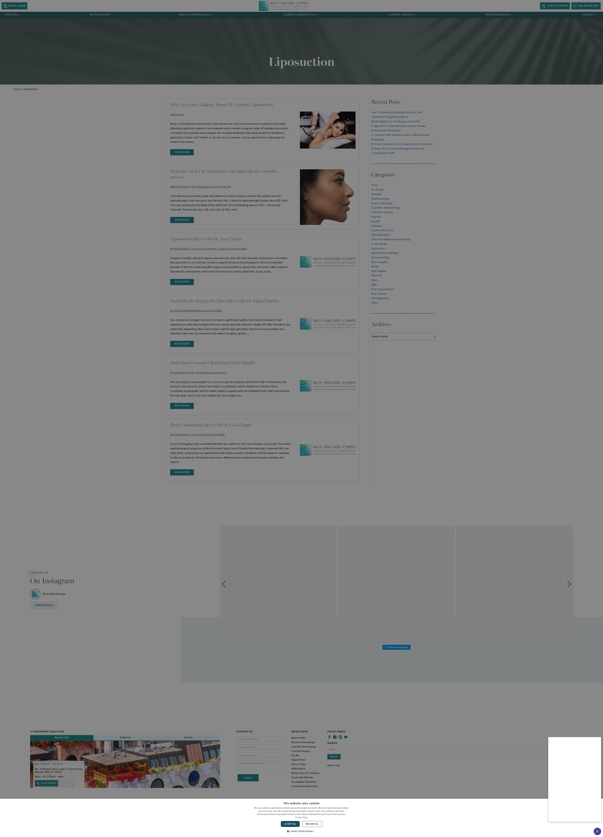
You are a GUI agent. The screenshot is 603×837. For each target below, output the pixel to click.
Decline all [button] (312, 824)
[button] (301, 831)
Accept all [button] (290, 824)
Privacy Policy (301, 817)
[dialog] (301, 818)
